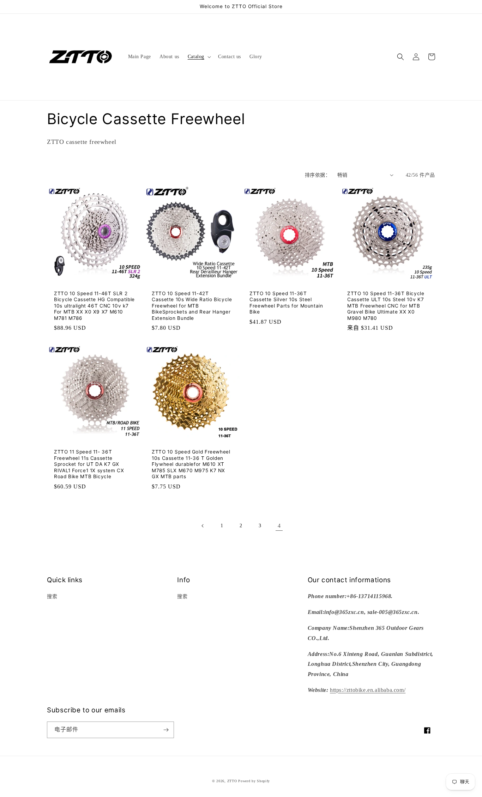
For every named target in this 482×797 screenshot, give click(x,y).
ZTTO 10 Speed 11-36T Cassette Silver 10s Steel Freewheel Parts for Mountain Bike (286, 303)
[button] (198, 56)
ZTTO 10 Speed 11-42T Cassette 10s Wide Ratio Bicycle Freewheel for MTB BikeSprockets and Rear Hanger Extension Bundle (192, 306)
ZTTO (232, 781)
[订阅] (166, 730)
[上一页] (203, 526)
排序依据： (317, 175)
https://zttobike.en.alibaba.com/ (367, 690)
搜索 (52, 596)
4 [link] (279, 526)
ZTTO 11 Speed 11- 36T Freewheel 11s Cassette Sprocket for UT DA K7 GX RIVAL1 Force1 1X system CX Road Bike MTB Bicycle (89, 464)
